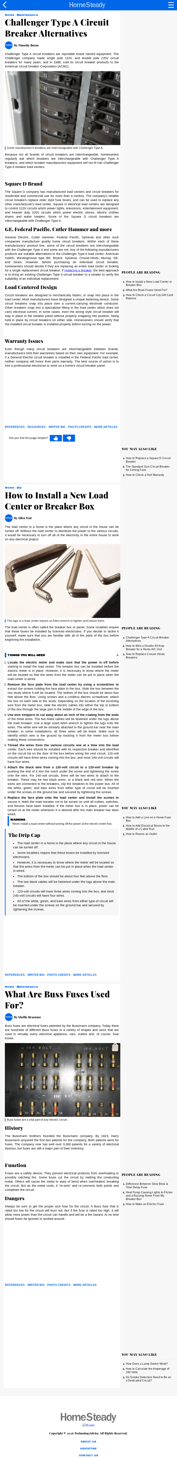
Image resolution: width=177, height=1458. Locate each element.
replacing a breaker (77, 270)
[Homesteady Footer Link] (88, 1418)
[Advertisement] (36, 397)
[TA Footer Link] (88, 1425)
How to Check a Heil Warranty (145, 474)
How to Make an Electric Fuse (145, 1204)
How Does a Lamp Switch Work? (147, 1363)
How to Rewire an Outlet (141, 833)
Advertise (88, 1448)
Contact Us (88, 1455)
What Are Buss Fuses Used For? (146, 290)
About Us (88, 1441)
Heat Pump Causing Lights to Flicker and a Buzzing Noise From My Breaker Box (149, 1196)
